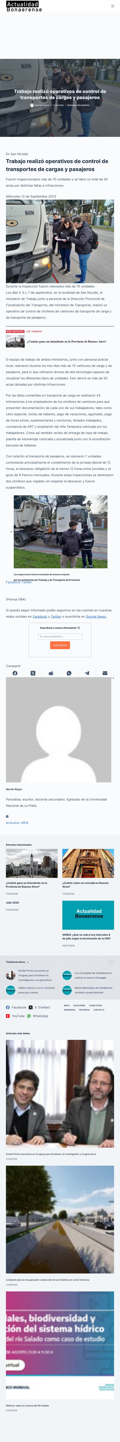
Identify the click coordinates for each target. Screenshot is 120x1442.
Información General (78, 105)
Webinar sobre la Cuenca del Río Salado (27, 1405)
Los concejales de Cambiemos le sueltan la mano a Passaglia (93, 975)
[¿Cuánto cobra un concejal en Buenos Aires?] (88, 863)
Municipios (69, 1010)
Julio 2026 (12, 902)
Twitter (26, 582)
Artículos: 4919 (17, 823)
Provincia (84, 1010)
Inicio (67, 1005)
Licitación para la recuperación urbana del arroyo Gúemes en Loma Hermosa (47, 1279)
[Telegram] (87, 673)
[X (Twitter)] (33, 673)
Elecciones (79, 1005)
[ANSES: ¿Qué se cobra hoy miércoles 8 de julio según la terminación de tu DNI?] (88, 915)
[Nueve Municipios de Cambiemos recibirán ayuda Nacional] (67, 990)
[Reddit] (51, 673)
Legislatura (95, 1005)
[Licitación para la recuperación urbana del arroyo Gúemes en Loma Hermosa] (60, 1219)
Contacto (98, 1010)
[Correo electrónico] (105, 673)
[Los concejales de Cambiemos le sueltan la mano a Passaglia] (67, 975)
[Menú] (112, 6)
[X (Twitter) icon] (7, 816)
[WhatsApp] (69, 673)
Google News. (96, 616)
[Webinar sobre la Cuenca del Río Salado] (60, 1345)
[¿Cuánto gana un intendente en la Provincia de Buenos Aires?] (32, 863)
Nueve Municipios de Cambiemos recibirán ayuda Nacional (93, 990)
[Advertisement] (60, 35)
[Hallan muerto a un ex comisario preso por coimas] (10, 990)
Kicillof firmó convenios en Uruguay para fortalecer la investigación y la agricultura (35, 975)
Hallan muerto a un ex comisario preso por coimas (36, 990)
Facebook (13, 582)
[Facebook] (15, 673)
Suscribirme (60, 645)
